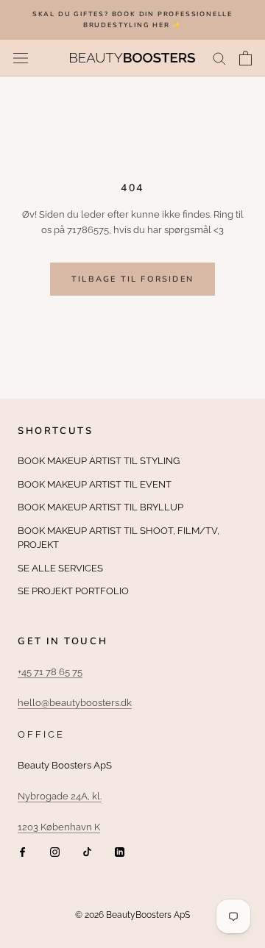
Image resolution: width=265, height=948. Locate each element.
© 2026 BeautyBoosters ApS (132, 915)
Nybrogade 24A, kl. (60, 796)
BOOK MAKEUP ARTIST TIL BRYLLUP (100, 507)
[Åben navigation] (20, 57)
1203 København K (59, 827)
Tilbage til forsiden (132, 279)
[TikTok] (87, 851)
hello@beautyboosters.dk (75, 702)
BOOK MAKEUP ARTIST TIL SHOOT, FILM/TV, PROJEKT (118, 538)
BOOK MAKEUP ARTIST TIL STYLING (99, 460)
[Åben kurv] (245, 58)
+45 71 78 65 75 (50, 671)
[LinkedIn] (119, 851)
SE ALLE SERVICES (60, 568)
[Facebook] (22, 851)
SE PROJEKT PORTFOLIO (73, 590)
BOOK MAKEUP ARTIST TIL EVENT (95, 484)
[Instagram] (55, 851)
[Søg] (219, 57)
